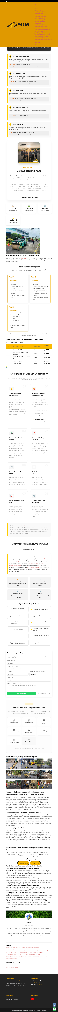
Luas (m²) (9, 671)
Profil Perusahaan (20, 981)
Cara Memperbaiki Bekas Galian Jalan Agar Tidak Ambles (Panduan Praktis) (24, 954)
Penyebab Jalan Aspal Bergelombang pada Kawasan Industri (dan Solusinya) (24, 952)
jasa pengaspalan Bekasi (33, 567)
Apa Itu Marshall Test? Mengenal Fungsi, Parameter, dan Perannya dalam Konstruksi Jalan (28, 950)
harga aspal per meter (25, 258)
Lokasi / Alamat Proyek (13, 666)
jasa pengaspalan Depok (33, 563)
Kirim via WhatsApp (21, 693)
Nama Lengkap (11, 660)
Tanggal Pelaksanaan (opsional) (37, 671)
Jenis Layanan (11, 677)
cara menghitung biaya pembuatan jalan (31, 844)
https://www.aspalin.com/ (29, 938)
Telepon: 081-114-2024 (44, 693)
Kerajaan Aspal (9, 969)
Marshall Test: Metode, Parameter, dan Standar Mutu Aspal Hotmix (22, 947)
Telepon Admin (35, 863)
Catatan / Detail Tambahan (14, 683)
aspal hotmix (22, 526)
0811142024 (37, 982)
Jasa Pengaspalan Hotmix (12, 967)
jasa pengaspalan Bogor (15, 561)
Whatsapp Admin (23, 863)
